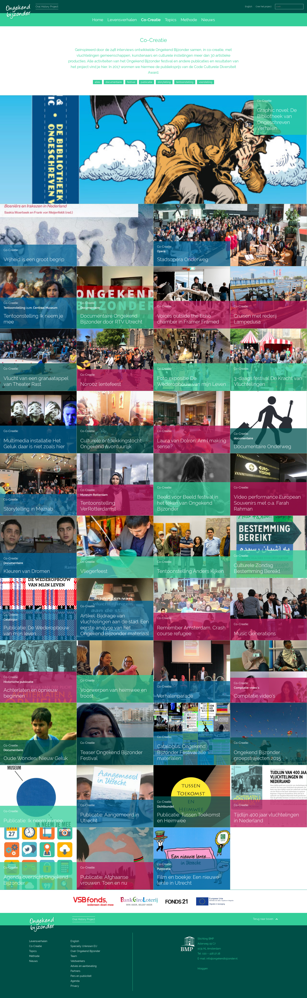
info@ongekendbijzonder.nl (222, 958)
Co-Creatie (151, 19)
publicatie (146, 82)
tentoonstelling (184, 82)
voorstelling (205, 82)
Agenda (75, 981)
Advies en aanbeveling (84, 966)
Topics (170, 19)
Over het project (263, 6)
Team (74, 956)
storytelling (164, 82)
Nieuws (208, 19)
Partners (75, 971)
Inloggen (203, 968)
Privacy (75, 985)
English (248, 6)
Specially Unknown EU (84, 946)
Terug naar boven (264, 919)
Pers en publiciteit (81, 976)
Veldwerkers (78, 961)
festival (131, 82)
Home (97, 19)
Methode (189, 19)
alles (97, 82)
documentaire (114, 82)
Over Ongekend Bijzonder (85, 951)
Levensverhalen (122, 19)
